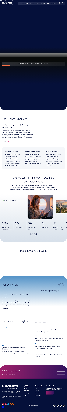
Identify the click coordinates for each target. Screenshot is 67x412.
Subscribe (50, 393)
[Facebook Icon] (61, 406)
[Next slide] (35, 234)
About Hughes (39, 386)
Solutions (38, 3)
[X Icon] (54, 406)
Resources (43, 3)
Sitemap (36, 405)
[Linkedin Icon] (58, 406)
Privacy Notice (31, 405)
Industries (32, 3)
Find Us (37, 388)
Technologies (27, 393)
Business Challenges (23, 3)
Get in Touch (6, 37)
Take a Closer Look (18, 37)
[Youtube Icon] (64, 406)
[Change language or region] (59, 3)
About (48, 3)
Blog (25, 395)
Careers (37, 390)
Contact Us (53, 3)
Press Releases (39, 393)
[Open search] (62, 3)
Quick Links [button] (27, 386)
